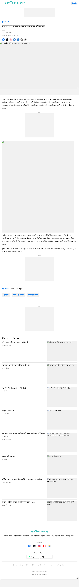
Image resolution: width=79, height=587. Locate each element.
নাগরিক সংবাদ (8, 536)
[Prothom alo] (15, 3)
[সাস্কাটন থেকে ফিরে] (62, 419)
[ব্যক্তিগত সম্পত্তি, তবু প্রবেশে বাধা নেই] (62, 351)
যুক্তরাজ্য (6, 295)
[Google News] (49, 546)
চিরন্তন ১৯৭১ (50, 536)
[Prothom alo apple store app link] (46, 557)
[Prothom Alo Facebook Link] (30, 546)
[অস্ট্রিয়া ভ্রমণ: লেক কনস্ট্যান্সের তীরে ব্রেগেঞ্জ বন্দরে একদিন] (62, 488)
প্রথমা (62, 536)
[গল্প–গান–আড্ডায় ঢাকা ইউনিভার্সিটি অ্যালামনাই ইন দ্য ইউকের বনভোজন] (62, 442)
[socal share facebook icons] (4, 41)
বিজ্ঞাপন (26, 565)
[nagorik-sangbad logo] (39, 532)
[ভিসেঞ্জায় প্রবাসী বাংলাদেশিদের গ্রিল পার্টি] (62, 374)
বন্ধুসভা (43, 536)
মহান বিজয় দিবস (33, 295)
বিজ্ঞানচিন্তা (26, 536)
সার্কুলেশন (34, 565)
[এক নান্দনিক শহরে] (62, 465)
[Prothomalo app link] (32, 557)
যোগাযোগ (51, 565)
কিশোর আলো (17, 536)
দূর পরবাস (5, 22)
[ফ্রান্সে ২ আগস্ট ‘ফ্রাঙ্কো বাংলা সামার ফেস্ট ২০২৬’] (62, 511)
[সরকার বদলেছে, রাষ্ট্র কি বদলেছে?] (62, 397)
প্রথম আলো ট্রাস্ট (35, 536)
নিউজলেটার (60, 565)
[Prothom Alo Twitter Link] (35, 546)
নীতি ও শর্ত (43, 565)
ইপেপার (57, 536)
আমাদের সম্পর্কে (16, 565)
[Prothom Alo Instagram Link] (40, 546)
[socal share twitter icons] (7, 41)
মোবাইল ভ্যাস (70, 536)
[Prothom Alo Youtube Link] (45, 546)
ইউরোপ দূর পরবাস (18, 295)
